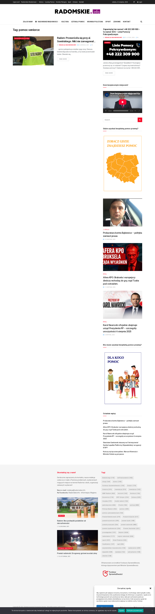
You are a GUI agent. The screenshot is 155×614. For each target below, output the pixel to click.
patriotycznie (109, 505)
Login (140, 2)
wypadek (107, 552)
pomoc (124, 509)
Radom (61, 516)
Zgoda (121, 610)
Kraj (105, 274)
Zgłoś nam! (16, 2)
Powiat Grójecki (130, 517)
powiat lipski (128, 520)
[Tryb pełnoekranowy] (139, 111)
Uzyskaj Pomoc (50, 2)
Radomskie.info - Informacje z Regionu (82, 493)
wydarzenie (134, 548)
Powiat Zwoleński (131, 528)
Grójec (131, 485)
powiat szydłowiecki (111, 528)
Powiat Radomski (65, 548)
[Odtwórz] (106, 111)
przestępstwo (109, 532)
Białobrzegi (108, 478)
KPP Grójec (123, 497)
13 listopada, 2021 (64, 556)
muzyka (107, 501)
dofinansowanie (125, 478)
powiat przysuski (110, 524)
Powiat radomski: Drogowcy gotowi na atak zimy (77, 553)
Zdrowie (75, 2)
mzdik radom (121, 501)
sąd (120, 544)
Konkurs (135, 493)
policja (134, 505)
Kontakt (81, 2)
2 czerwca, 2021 (83, 45)
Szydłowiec (108, 544)
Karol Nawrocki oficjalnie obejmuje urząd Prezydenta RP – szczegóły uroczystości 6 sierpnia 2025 (120, 328)
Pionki (123, 505)
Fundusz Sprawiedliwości (113, 485)
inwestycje (134, 489)
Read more (63, 59)
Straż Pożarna (120, 540)
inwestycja (120, 489)
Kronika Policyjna (61, 2)
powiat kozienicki (110, 520)
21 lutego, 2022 (129, 37)
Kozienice (108, 497)
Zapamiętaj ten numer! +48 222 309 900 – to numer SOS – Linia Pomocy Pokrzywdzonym (121, 32)
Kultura (41, 2)
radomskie (108, 536)
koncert (122, 493)
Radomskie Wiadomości (29, 2)
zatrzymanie (134, 552)
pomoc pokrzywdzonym (112, 513)
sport (106, 540)
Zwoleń (106, 556)
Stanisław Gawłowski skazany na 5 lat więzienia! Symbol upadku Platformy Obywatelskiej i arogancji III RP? (122, 445)
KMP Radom (108, 493)
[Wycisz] (135, 111)
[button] (150, 588)
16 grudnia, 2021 (63, 526)
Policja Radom (109, 509)
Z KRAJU (106, 229)
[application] (122, 102)
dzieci (117, 481)
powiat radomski (129, 524)
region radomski (125, 536)
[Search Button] (140, 120)
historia (107, 489)
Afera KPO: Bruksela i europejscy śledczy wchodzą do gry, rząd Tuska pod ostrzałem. (121, 280)
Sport (69, 2)
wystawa (120, 552)
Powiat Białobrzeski (111, 517)
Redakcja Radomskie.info (67, 45)
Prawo (107, 42)
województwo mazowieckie (113, 548)
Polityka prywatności (134, 610)
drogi (106, 481)
